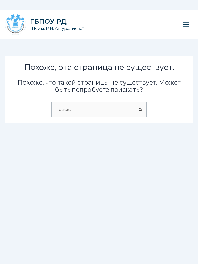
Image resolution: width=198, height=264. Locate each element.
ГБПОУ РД (48, 21)
